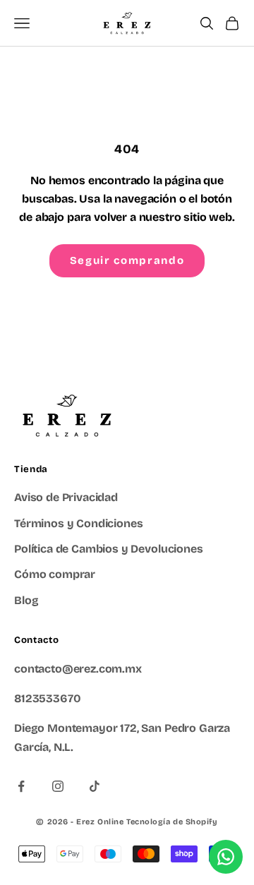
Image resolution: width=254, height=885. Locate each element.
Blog (26, 600)
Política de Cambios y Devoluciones (108, 548)
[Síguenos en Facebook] (21, 786)
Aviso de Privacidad (66, 497)
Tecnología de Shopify (172, 821)
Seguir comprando (127, 260)
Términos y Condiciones (78, 523)
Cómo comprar (54, 574)
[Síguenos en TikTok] (94, 786)
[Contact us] (226, 857)
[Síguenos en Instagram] (58, 786)
